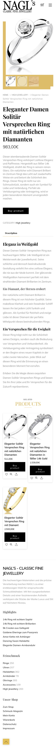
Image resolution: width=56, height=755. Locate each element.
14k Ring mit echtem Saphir (17, 619)
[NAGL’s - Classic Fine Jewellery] (19, 6)
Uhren (6, 667)
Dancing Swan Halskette (16, 640)
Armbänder (9, 676)
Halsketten (9, 671)
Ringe (6, 663)
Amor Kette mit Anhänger (16, 636)
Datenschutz (9, 724)
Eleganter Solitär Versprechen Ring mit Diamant (14, 521)
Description (11, 233)
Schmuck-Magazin (13, 711)
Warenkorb (9, 719)
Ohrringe (7, 680)
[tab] (11, 233)
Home (5, 95)
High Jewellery (20, 95)
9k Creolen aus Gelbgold (16, 628)
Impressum (9, 728)
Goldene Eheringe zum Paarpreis (20, 632)
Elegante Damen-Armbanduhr (19, 645)
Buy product (16, 210)
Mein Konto (9, 715)
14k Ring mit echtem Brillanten (19, 623)
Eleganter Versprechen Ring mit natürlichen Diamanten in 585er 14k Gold (40, 451)
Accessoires (9, 684)
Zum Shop (8, 706)
